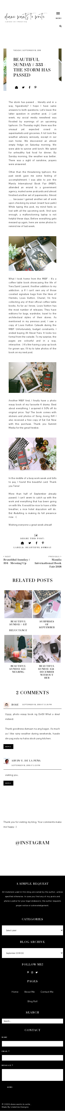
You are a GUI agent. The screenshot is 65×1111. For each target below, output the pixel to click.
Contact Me (47, 992)
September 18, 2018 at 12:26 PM (37, 704)
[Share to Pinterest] (35, 87)
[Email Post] (35, 535)
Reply (8, 747)
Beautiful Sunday (38, 547)
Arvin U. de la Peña (26, 760)
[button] (56, 15)
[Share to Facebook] (29, 87)
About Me (29, 992)
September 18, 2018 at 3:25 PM (26, 765)
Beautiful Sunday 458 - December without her (47, 671)
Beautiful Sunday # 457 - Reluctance (18, 626)
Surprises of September (47, 624)
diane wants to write (21, 1104)
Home (15, 992)
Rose (15, 704)
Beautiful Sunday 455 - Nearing (18, 668)
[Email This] (16, 87)
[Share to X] (23, 87)
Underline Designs (20, 1107)
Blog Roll (33, 1001)
